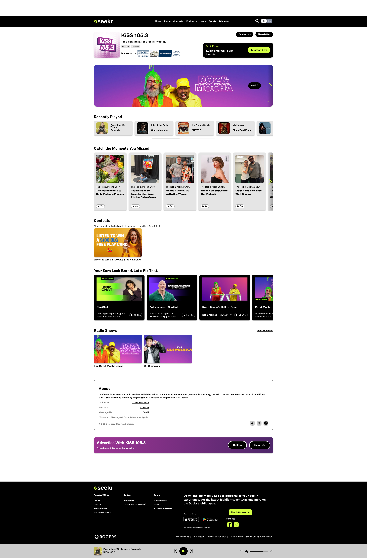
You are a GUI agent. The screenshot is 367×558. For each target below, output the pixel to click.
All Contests (129, 500)
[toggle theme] (266, 21)
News (203, 21)
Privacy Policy (182, 536)
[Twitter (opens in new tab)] (259, 423)
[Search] (257, 21)
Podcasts (191, 21)
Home (158, 21)
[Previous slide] (97, 86)
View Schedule (265, 330)
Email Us (259, 445)
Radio (167, 21)
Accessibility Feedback (163, 508)
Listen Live (260, 50)
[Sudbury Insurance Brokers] (159, 53)
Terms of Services (217, 536)
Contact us (245, 34)
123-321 (144, 407)
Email (145, 412)
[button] (124, 551)
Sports (212, 21)
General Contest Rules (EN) (135, 504)
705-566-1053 (140, 402)
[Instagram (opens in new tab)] (265, 423)
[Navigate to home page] (103, 21)
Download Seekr (160, 500)
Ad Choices (198, 536)
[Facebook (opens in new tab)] (252, 423)
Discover (224, 21)
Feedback (158, 504)
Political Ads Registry (102, 512)
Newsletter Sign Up (240, 512)
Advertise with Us (101, 508)
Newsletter (264, 34)
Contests (178, 21)
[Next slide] (270, 86)
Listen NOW (110, 100)
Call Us (237, 445)
